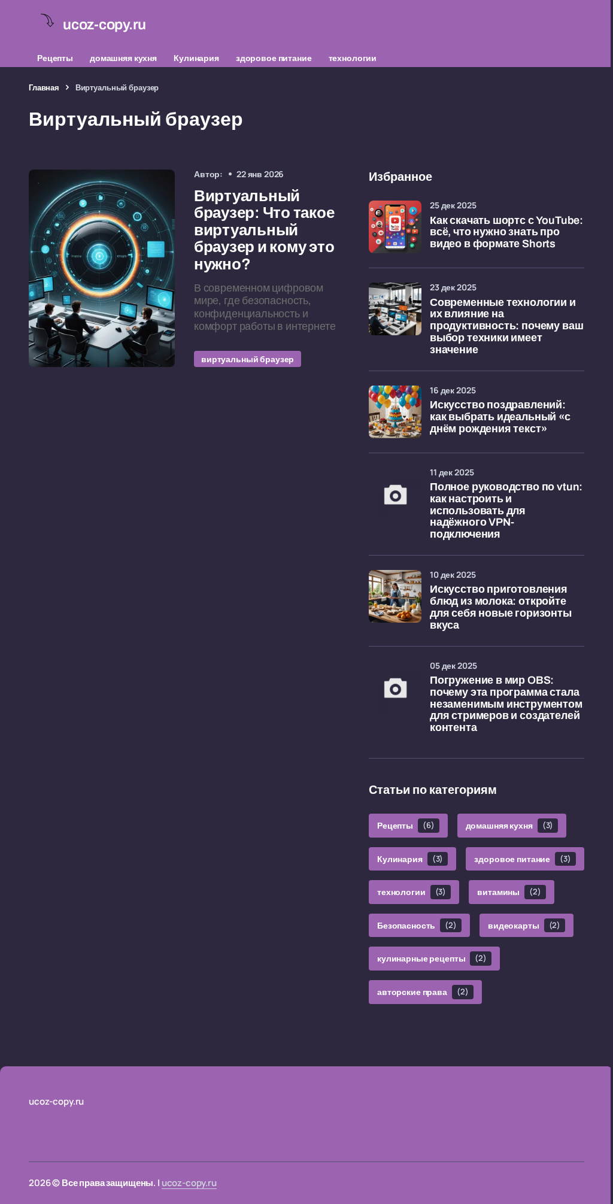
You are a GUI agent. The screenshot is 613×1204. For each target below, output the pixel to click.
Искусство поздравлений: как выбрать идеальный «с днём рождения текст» (500, 417)
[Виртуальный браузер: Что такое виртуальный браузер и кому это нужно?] (102, 268)
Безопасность (417, 925)
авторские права (423, 991)
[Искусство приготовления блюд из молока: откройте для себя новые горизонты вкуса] (395, 596)
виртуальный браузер (247, 359)
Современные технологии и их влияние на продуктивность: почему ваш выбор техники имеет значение (506, 326)
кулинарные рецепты (432, 958)
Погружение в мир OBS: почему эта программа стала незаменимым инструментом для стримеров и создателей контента (506, 704)
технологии (353, 57)
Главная (44, 87)
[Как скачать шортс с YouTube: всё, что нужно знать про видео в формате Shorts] (395, 227)
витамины (509, 891)
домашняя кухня (123, 57)
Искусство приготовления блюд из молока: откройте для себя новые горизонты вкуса (501, 607)
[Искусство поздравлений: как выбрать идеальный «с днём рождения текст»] (395, 412)
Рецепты (55, 57)
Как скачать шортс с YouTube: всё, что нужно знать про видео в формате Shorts (506, 232)
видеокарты (524, 925)
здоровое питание (274, 57)
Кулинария (196, 57)
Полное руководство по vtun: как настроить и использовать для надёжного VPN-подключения (506, 510)
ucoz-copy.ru (189, 1182)
